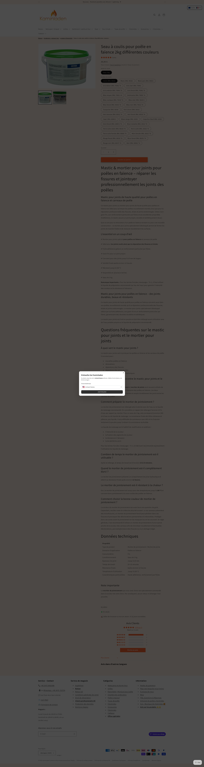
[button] (102, 387)
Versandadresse (86, 383)
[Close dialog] (123, 373)
